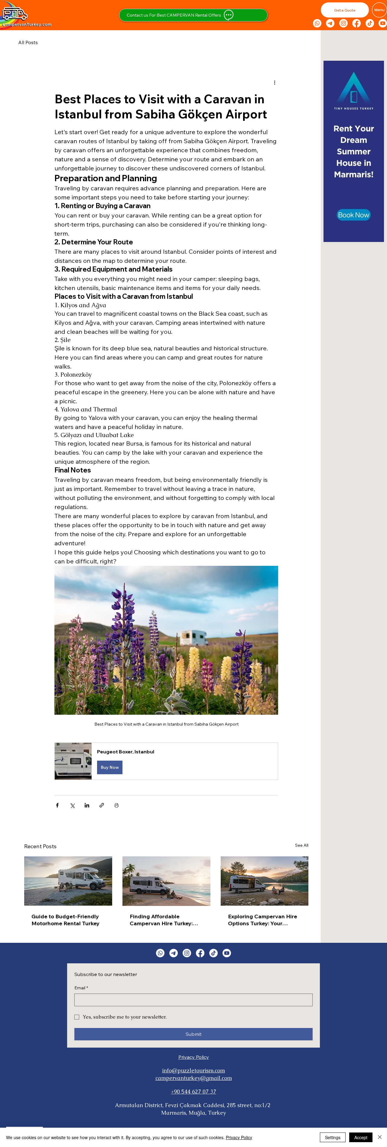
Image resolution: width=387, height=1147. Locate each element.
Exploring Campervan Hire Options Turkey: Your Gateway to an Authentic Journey (262, 920)
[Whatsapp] (317, 23)
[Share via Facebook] (57, 805)
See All (301, 845)
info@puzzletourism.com (193, 1070)
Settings (332, 1137)
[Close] (379, 1137)
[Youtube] (383, 23)
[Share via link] (102, 805)
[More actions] (274, 82)
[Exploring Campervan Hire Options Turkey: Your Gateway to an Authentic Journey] (265, 881)
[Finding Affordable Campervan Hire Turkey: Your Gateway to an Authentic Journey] (166, 881)
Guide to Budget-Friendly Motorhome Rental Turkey (65, 920)
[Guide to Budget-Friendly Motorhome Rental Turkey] (68, 881)
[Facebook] (356, 23)
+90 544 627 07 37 (193, 1091)
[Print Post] (116, 805)
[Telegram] (330, 23)
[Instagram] (343, 23)
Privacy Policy (193, 1057)
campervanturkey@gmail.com (193, 1078)
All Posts (28, 42)
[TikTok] (370, 23)
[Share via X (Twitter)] (72, 805)
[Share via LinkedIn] (87, 805)
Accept (360, 1137)
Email (81, 988)
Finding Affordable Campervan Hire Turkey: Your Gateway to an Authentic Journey (161, 920)
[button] (345, 10)
